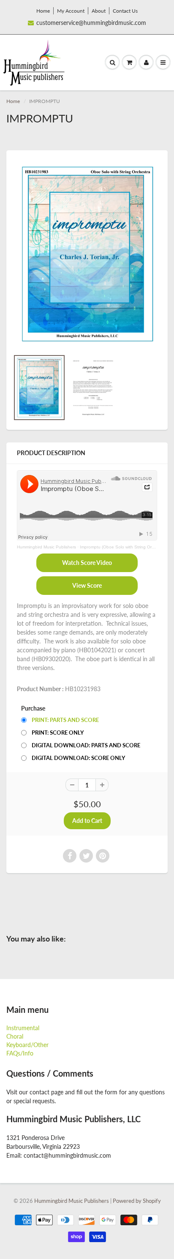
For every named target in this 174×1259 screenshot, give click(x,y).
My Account (70, 11)
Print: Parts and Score (65, 719)
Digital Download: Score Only (78, 757)
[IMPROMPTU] (87, 254)
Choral (14, 1036)
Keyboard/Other (27, 1044)
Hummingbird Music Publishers (46, 547)
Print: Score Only (58, 732)
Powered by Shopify (137, 1200)
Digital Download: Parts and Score (86, 745)
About (99, 11)
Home (43, 11)
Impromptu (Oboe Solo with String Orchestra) (123, 547)
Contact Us (125, 11)
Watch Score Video (87, 562)
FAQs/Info (19, 1053)
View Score (87, 585)
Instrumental (22, 1027)
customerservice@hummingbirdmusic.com (91, 22)
